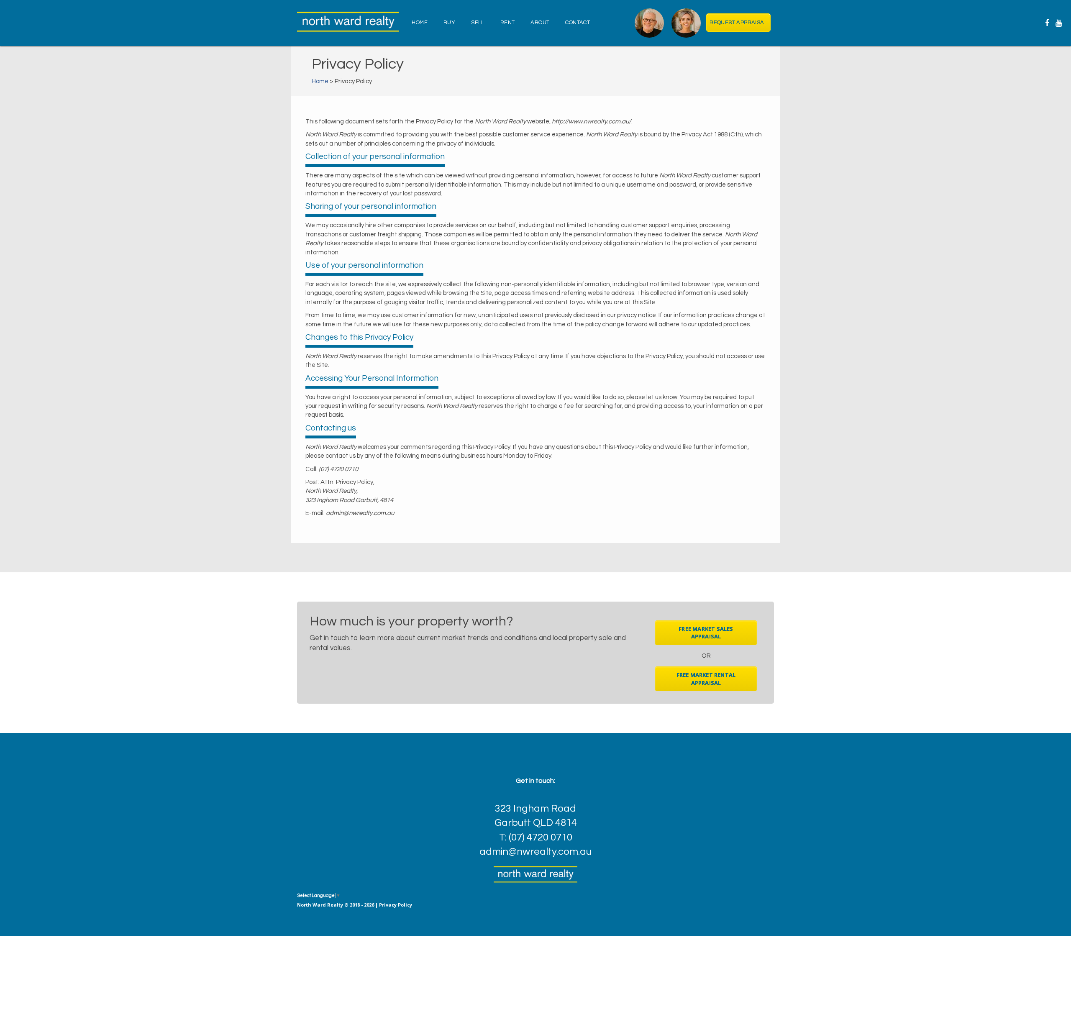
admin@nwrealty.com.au (535, 851)
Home (420, 23)
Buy (449, 23)
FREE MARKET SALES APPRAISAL (706, 633)
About (539, 23)
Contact (577, 23)
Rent (507, 23)
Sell (477, 23)
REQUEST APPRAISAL (738, 23)
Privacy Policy (395, 905)
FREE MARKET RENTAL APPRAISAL (706, 679)
